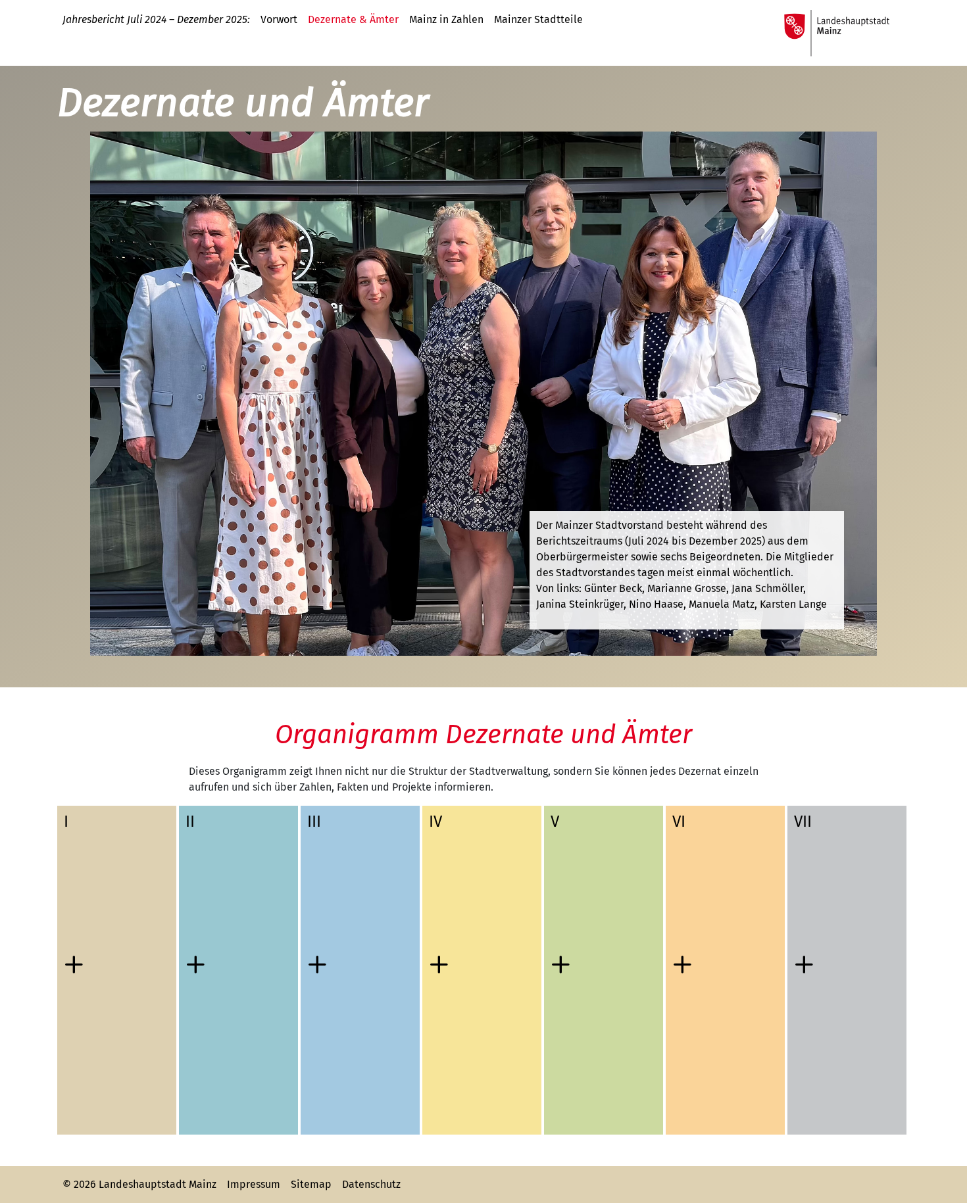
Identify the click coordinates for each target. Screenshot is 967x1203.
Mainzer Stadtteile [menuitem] (538, 19)
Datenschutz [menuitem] (371, 1184)
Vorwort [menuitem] (278, 19)
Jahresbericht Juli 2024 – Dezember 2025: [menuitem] (156, 19)
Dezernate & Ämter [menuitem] (353, 19)
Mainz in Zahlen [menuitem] (446, 19)
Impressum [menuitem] (253, 1184)
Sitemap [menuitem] (311, 1184)
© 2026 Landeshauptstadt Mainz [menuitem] (139, 1184)
